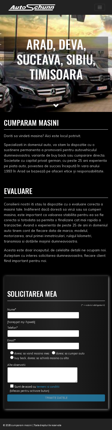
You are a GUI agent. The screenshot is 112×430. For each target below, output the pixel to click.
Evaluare (18, 190)
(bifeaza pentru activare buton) (33, 389)
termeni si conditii (36, 386)
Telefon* (12, 328)
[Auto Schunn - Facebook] (66, 425)
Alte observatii (16, 365)
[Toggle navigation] (100, 7)
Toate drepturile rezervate (47, 425)
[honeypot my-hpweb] (21, 322)
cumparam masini (21, 425)
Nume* (11, 309)
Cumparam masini (31, 122)
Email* (11, 340)
